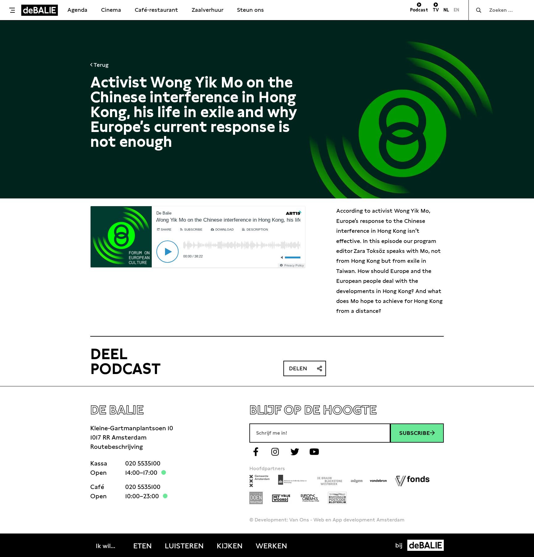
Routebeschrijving (116, 446)
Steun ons (250, 9)
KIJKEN (230, 546)
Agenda (77, 9)
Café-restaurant (156, 9)
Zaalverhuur (207, 9)
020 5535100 (142, 463)
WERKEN (271, 546)
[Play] (167, 251)
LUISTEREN (184, 546)
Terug (100, 65)
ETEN (142, 546)
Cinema (111, 9)
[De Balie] (39, 10)
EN (456, 9)
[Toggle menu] (12, 10)
